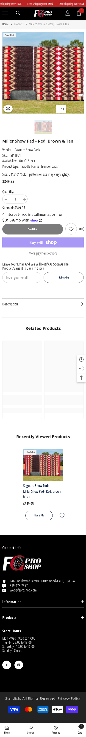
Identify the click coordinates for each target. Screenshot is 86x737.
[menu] (5, 13)
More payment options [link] (43, 253)
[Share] (80, 229)
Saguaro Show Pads (27, 149)
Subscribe (64, 277)
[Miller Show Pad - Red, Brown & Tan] (43, 465)
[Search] (18, 13)
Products (19, 24)
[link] (71, 228)
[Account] (67, 13)
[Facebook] (6, 665)
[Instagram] (18, 665)
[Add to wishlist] (60, 515)
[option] (43, 73)
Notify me (39, 515)
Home (5, 24)
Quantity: (8, 192)
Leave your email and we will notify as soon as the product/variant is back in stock (35, 266)
